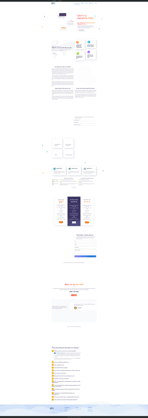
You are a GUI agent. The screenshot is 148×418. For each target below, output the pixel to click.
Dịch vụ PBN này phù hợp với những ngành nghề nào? (65, 399)
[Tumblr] (96, 1)
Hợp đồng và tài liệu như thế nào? (61, 378)
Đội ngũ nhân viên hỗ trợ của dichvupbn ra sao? (64, 376)
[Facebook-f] (89, 1)
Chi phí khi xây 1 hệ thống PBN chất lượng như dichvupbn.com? (63, 393)
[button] (66, 351)
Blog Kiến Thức (91, 3)
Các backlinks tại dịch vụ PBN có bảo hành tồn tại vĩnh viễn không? (66, 390)
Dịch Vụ (86, 3)
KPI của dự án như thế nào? (60, 373)
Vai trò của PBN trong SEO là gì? (61, 362)
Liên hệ (96, 3)
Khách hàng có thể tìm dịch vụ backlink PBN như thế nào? (66, 397)
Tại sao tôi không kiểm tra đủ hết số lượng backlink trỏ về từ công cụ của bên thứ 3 (66, 386)
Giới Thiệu (82, 3)
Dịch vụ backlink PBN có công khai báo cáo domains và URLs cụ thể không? (66, 382)
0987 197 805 (81, 29)
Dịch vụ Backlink (77, 3)
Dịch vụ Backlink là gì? (59, 365)
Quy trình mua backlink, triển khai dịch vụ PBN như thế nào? (67, 370)
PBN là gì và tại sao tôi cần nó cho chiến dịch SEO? (65, 351)
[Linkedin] (94, 1)
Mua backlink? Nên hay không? (61, 367)
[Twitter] (91, 1)
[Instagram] (93, 1)
